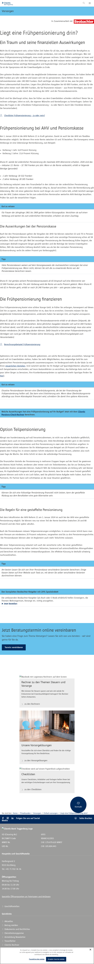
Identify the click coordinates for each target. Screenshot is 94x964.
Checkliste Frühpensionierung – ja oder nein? (24, 115)
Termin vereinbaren (14, 647)
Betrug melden (11, 925)
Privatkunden (25, 813)
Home (15, 813)
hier (2, 376)
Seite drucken (85, 818)
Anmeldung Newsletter (14, 937)
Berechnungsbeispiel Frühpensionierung (22, 344)
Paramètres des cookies (36, 959)
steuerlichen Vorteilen (15, 366)
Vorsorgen (8, 11)
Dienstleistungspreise (14, 933)
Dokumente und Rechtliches (17, 929)
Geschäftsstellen (11, 906)
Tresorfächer (10, 941)
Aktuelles (8, 921)
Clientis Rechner (11, 945)
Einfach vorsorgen (51, 813)
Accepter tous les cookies (56, 959)
